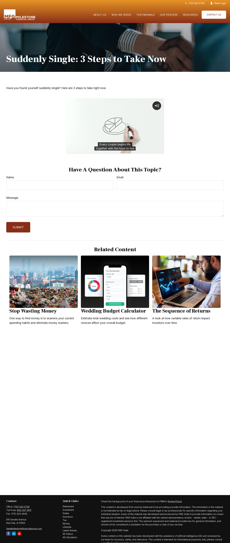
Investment (68, 509)
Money (66, 523)
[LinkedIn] (14, 533)
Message (12, 197)
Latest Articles (70, 530)
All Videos (68, 534)
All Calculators (70, 537)
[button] (100, 14)
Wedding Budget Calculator (113, 311)
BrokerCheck (175, 501)
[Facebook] (8, 533)
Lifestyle (67, 527)
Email (120, 177)
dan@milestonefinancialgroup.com (24, 528)
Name (10, 177)
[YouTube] (19, 533)
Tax (65, 520)
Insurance (68, 516)
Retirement (68, 506)
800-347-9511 (24, 510)
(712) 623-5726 (196, 3)
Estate (66, 513)
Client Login (220, 3)
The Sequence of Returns (181, 311)
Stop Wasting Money (33, 311)
